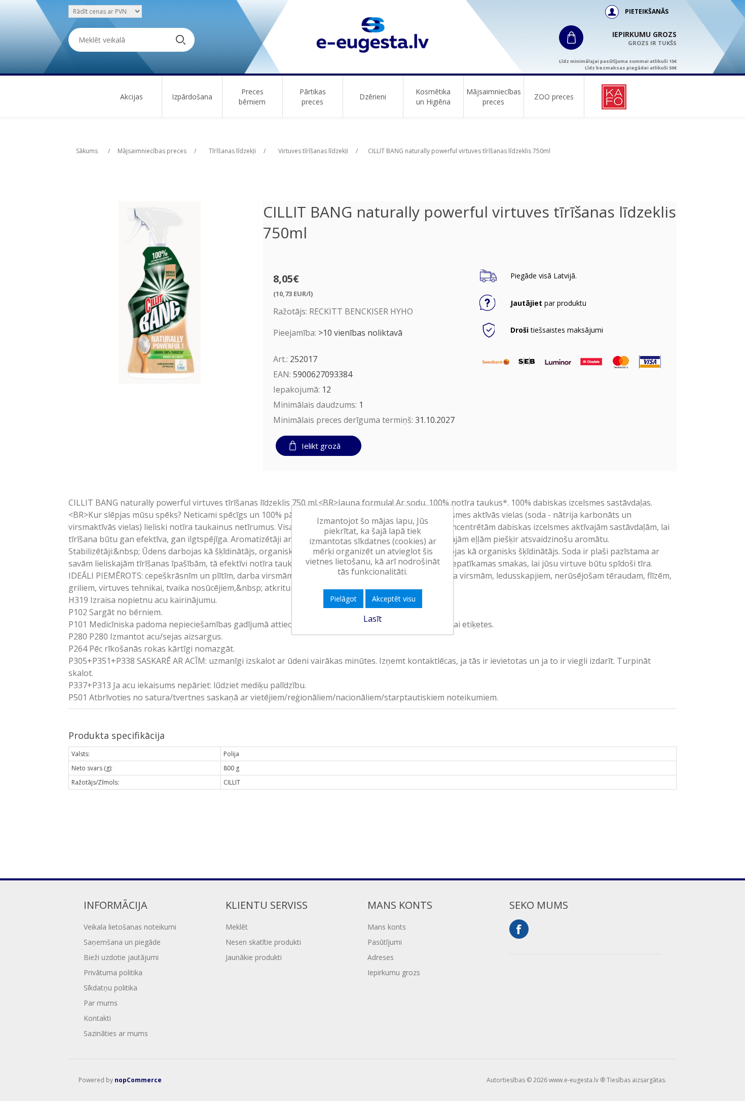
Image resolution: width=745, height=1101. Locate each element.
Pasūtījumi (384, 942)
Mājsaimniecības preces (493, 96)
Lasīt (372, 618)
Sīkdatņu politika (110, 987)
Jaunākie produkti (254, 957)
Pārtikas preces (313, 96)
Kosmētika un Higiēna (433, 96)
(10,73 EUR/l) (293, 293)
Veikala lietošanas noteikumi (130, 927)
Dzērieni (372, 96)
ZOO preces (554, 96)
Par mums (101, 1003)
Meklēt (237, 927)
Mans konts (386, 927)
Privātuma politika (113, 972)
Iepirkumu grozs (393, 972)
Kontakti (97, 1018)
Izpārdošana (192, 96)
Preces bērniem (252, 96)
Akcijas (131, 96)
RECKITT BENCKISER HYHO (361, 311)
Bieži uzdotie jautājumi (121, 957)
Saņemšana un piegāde (122, 942)
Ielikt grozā (321, 446)
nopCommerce (138, 1080)
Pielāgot (343, 598)
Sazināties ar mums (116, 1033)
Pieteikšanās (646, 11)
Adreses (380, 957)
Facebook (519, 929)
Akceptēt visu (394, 598)
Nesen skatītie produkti (263, 942)
